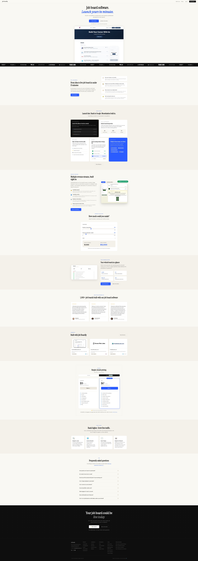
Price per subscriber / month (88, 232)
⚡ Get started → (93, 20)
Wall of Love (178, 1)
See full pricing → (115, 412)
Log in (186, 1)
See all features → (105, 283)
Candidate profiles (110, 182)
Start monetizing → (76, 209)
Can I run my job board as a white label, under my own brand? (98, 498)
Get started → (192, 1)
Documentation (101, 545)
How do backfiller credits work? (98, 488)
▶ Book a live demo (104, 20)
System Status (101, 548)
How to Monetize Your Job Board (121, 548)
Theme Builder (85, 548)
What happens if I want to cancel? (98, 491)
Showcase (92, 545)
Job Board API (85, 550)
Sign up (88, 388)
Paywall (103, 182)
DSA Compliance (110, 551)
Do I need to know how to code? (98, 474)
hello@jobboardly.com (78, 548)
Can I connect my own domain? (98, 484)
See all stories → (123, 334)
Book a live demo (116, 283)
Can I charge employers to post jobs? (98, 481)
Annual (109, 375)
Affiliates (92, 548)
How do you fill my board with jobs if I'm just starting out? (98, 477)
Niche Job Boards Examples (120, 545)
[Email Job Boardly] (74, 550)
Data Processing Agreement (110, 548)
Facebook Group (93, 547)
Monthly (88, 375)
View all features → (99, 164)
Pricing (182, 1)
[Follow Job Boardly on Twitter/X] (73, 550)
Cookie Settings (110, 553)
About (100, 547)
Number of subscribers (87, 227)
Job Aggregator (85, 545)
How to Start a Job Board (120, 547)
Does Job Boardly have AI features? (98, 494)
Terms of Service (110, 545)
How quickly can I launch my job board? (98, 470)
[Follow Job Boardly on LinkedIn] (71, 550)
